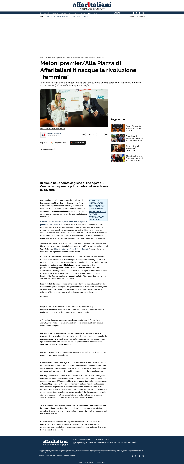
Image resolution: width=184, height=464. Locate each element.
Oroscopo (142, 16)
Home (42, 58)
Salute (83, 13)
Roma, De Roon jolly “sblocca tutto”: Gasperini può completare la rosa (132, 148)
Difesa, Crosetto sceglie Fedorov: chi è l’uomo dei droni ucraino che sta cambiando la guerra (134, 158)
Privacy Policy (82, 462)
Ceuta (78, 16)
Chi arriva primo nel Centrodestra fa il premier (71, 249)
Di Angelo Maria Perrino (54, 133)
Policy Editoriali (50, 455)
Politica (63, 13)
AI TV (95, 13)
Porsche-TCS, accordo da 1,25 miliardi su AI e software (133, 128)
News (76, 13)
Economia (46, 13)
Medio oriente (51, 16)
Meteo (132, 16)
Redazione (59, 455)
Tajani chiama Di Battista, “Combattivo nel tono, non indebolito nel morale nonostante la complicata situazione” (134, 138)
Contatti (41, 455)
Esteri (70, 13)
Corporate (55, 13)
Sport (89, 13)
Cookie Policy (90, 462)
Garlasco (84, 16)
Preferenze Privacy (100, 462)
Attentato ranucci (62, 16)
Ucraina (72, 16)
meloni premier (47, 149)
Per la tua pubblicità (70, 455)
